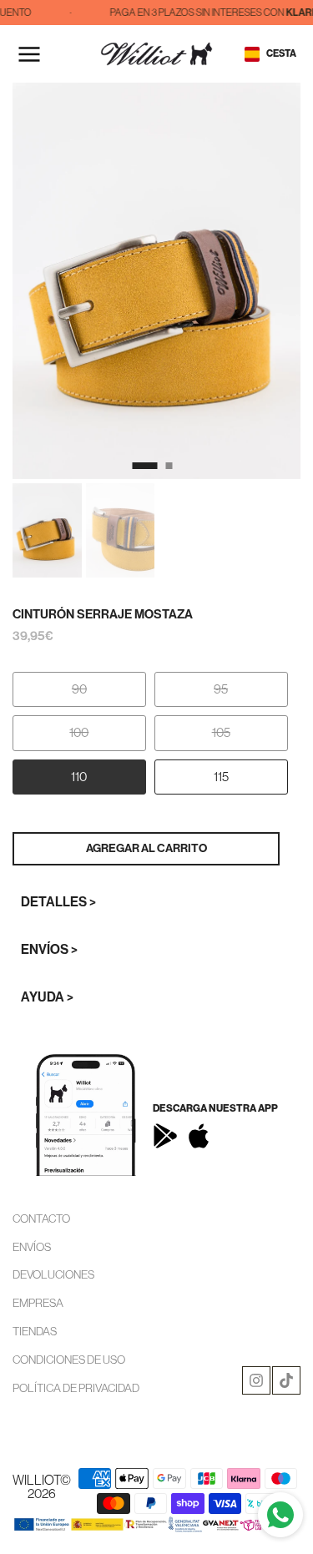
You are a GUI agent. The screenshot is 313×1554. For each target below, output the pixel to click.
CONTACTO (41, 1218)
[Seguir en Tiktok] (286, 1380)
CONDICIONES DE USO (69, 1359)
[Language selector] (252, 54)
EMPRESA (38, 1302)
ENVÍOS (32, 1247)
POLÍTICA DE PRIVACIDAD (76, 1388)
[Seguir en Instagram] (256, 1380)
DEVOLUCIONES (53, 1274)
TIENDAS (35, 1331)
